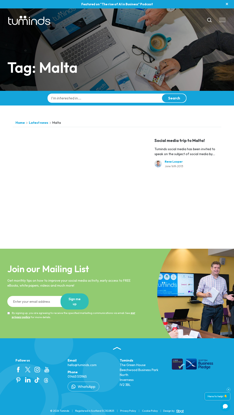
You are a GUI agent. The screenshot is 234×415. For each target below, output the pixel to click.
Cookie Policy (150, 410)
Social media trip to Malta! (179, 140)
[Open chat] (225, 406)
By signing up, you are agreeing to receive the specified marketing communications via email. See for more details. (73, 315)
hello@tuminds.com (82, 365)
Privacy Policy (128, 410)
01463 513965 (77, 376)
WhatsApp (86, 386)
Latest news (38, 123)
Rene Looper (174, 161)
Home (20, 123)
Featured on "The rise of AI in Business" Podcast (117, 4)
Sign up (75, 301)
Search (174, 98)
